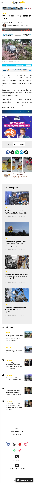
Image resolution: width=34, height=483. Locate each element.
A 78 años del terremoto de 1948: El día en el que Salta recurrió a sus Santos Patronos (16, 277)
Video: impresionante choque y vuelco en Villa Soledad (14, 351)
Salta (4, 13)
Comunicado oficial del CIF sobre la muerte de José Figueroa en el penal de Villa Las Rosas (14, 406)
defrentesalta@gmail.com (17, 468)
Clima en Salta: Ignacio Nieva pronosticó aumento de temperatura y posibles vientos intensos (14, 337)
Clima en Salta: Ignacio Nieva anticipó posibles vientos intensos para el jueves (15, 244)
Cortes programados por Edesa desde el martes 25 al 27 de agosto (16, 310)
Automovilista (19, 144)
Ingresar (18, 435)
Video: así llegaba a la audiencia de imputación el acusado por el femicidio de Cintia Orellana (14, 365)
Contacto (17, 428)
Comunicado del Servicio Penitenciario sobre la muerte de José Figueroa (13, 392)
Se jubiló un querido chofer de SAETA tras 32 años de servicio (16, 212)
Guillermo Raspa (13, 25)
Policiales (9, 347)
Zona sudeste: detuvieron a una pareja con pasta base (14, 378)
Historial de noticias (17, 431)
